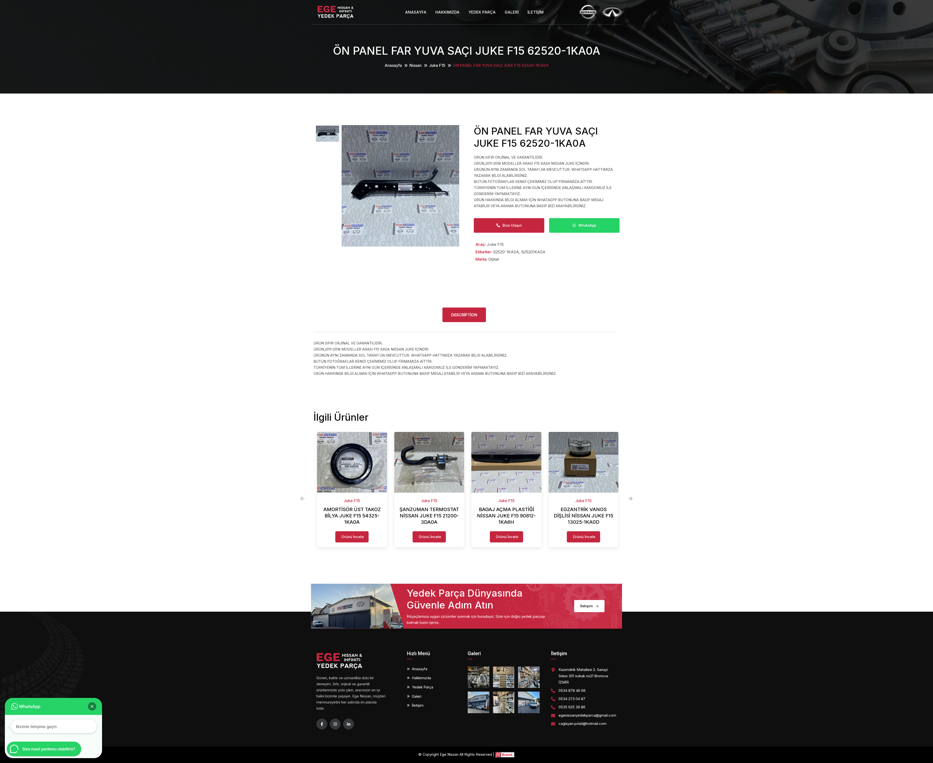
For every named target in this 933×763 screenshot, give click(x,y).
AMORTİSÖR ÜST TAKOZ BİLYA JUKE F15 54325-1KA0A (352, 515)
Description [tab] (464, 314)
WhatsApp (587, 225)
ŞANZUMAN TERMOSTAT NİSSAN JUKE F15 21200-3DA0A (429, 515)
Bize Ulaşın (512, 225)
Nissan (415, 65)
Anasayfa (415, 12)
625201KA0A (533, 251)
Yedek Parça (482, 12)
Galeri (511, 12)
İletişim (535, 12)
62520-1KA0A (506, 251)
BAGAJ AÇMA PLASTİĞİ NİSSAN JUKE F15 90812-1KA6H (506, 515)
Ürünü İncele (352, 536)
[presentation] (302, 499)
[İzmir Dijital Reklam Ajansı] (505, 754)
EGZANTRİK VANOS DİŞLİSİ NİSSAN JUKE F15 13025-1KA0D (583, 515)
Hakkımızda (447, 12)
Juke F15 (437, 65)
